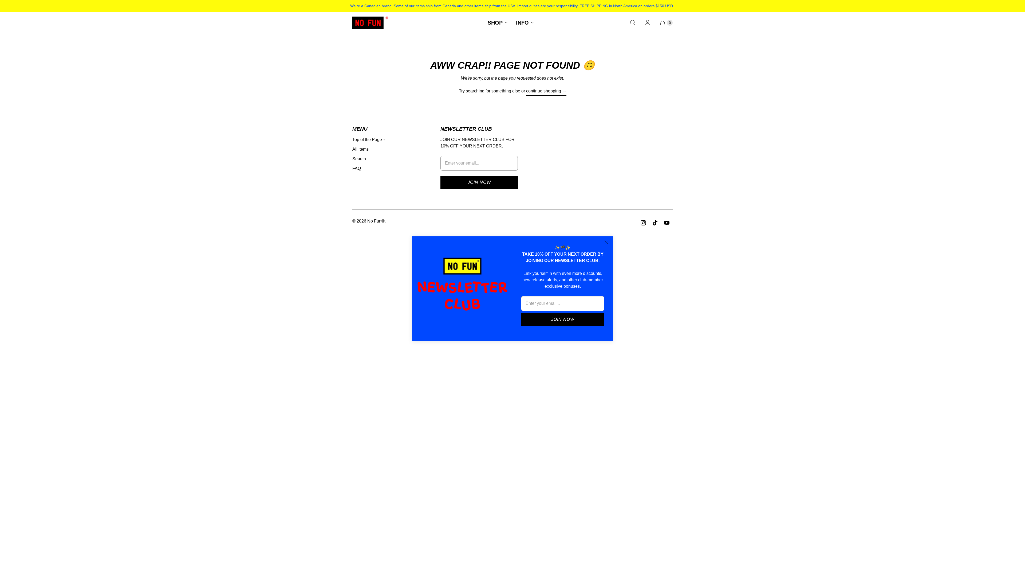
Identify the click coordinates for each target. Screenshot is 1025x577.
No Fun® (376, 221)
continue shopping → (546, 91)
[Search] (632, 22)
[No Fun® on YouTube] (667, 223)
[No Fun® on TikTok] (655, 223)
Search (359, 159)
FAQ (356, 168)
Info (522, 23)
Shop (495, 23)
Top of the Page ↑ (368, 139)
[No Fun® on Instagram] (643, 223)
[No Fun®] (370, 23)
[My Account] (647, 22)
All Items (360, 149)
